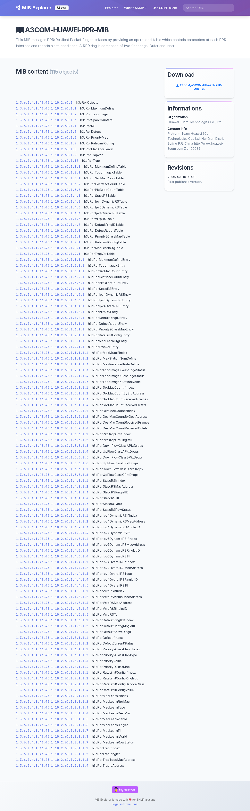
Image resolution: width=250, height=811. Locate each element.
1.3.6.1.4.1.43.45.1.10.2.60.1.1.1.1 (51, 260)
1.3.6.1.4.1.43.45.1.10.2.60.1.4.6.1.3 (53, 632)
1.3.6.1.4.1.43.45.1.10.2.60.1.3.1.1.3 (53, 399)
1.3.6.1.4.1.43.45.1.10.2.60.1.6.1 (49, 236)
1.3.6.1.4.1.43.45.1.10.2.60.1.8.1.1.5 (53, 719)
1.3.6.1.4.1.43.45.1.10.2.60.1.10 (48, 161)
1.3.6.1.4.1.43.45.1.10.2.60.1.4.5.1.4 (53, 609)
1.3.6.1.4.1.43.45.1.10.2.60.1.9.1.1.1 (53, 748)
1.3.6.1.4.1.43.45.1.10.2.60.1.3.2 (49, 184)
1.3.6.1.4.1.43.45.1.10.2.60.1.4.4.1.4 (53, 580)
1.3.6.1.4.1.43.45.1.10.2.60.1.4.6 (49, 225)
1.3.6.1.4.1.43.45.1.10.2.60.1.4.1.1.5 (53, 504)
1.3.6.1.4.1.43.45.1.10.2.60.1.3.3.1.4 (53, 452)
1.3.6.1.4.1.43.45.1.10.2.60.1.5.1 (49, 231)
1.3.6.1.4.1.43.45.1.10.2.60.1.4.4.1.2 (53, 568)
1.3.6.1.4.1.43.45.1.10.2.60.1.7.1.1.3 (53, 684)
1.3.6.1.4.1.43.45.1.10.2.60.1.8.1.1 (51, 341)
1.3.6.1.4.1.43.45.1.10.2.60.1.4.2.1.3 (53, 527)
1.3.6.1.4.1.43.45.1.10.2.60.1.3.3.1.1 (53, 434)
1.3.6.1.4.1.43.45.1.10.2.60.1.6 (47, 137)
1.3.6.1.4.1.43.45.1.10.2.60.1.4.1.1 (51, 289)
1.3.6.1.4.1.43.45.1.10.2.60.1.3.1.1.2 (53, 393)
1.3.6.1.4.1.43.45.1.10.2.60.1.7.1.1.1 (53, 672)
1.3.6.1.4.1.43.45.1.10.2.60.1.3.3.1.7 (53, 469)
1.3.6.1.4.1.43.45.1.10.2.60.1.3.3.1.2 (53, 440)
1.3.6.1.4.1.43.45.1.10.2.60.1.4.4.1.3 (53, 574)
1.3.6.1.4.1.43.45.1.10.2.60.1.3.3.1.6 (53, 463)
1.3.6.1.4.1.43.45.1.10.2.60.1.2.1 (49, 172)
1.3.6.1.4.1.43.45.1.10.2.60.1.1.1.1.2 (53, 358)
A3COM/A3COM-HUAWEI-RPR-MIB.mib (200, 87)
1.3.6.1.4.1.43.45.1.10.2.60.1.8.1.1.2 (53, 702)
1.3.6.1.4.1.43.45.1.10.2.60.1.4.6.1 (51, 318)
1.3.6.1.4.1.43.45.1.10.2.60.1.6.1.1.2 (53, 655)
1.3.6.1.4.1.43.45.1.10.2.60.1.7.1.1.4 (53, 690)
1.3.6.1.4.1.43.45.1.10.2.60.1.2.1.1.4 (53, 376)
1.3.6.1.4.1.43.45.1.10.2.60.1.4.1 (49, 196)
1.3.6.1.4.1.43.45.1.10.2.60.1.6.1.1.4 (53, 667)
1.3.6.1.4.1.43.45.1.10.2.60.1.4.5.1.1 (53, 591)
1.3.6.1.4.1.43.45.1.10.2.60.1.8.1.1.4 (53, 713)
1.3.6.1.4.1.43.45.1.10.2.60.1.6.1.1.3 (53, 661)
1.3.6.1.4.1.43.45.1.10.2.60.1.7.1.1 (51, 335)
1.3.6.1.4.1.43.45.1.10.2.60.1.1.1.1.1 (53, 353)
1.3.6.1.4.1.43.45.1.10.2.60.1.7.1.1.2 (53, 678)
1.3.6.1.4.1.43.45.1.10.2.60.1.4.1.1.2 (53, 486)
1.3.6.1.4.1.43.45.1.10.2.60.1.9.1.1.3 (53, 760)
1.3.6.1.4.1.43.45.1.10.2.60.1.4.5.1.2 (53, 597)
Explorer (111, 8)
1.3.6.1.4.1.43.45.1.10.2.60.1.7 (47, 143)
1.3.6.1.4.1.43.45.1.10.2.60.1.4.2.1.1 (53, 516)
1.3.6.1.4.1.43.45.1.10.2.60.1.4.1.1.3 (53, 492)
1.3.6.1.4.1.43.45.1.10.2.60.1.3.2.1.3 (53, 422)
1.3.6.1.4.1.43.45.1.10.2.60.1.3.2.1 (51, 277)
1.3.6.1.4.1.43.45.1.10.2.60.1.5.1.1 (51, 324)
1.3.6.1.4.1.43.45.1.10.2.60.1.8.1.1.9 (53, 742)
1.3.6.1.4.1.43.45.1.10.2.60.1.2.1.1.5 (53, 382)
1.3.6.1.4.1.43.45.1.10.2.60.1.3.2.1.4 (53, 428)
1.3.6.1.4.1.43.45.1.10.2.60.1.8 (47, 149)
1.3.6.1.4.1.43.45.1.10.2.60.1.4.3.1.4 (53, 556)
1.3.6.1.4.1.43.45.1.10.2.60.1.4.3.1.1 (53, 539)
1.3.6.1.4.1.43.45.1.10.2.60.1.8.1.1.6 (53, 725)
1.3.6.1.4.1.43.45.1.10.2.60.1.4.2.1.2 (53, 521)
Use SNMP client (165, 8)
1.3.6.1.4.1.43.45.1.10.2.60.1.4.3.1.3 (53, 550)
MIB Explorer (36, 8)
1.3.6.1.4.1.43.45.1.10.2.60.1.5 (47, 132)
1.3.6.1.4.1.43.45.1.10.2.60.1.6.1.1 (51, 329)
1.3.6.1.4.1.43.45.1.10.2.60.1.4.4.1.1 (53, 562)
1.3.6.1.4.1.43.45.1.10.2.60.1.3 (47, 120)
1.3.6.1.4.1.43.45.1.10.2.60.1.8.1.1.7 (53, 731)
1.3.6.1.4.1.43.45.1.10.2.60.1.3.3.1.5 (53, 457)
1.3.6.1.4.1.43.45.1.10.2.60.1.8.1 (49, 248)
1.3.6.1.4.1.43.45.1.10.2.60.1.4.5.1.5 (53, 614)
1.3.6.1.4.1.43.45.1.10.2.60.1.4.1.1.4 (53, 498)
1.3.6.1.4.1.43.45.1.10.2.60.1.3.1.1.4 (53, 405)
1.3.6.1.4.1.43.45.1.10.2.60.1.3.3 (49, 190)
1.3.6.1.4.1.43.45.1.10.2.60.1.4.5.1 (51, 312)
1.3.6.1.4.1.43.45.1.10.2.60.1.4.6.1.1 (53, 620)
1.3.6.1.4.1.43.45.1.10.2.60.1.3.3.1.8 (53, 475)
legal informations (125, 804)
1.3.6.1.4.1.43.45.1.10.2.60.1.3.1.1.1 (53, 387)
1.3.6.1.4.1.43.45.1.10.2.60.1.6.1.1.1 (53, 649)
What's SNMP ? (135, 8)
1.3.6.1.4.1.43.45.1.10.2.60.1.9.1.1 (51, 347)
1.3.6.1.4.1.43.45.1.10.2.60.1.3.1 (49, 178)
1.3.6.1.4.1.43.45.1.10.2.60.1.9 (47, 155)
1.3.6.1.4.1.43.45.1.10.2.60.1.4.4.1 (51, 306)
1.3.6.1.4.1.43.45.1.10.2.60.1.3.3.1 (51, 283)
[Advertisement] (88, 89)
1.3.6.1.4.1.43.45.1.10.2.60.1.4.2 (49, 201)
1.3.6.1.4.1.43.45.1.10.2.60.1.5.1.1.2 (53, 643)
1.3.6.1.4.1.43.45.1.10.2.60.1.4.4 (49, 213)
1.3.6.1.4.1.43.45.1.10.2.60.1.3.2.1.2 (53, 417)
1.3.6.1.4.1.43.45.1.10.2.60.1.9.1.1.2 (53, 754)
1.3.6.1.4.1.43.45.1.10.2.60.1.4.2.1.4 (53, 533)
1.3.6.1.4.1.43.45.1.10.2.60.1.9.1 (49, 254)
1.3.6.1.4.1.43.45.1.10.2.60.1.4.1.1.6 (53, 510)
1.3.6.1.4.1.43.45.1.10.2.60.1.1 (47, 108)
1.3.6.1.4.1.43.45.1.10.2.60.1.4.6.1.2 (53, 626)
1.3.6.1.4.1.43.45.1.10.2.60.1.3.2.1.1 (53, 411)
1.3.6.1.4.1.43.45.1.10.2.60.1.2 (47, 114)
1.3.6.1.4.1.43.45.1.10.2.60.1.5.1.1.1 (53, 638)
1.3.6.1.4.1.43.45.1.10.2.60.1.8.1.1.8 (53, 736)
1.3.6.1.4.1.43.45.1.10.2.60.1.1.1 (49, 167)
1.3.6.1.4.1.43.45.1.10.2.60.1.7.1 (49, 242)
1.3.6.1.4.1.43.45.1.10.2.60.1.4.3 (49, 207)
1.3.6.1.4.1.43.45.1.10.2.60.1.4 (47, 126)
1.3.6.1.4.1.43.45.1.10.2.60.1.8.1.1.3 (53, 707)
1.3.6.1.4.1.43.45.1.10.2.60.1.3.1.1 (51, 271)
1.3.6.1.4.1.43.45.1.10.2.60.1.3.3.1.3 (53, 446)
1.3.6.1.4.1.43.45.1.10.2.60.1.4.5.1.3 (53, 603)
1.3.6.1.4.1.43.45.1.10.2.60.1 (45, 103)
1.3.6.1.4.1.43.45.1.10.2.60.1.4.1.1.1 (53, 481)
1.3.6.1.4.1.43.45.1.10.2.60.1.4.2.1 (51, 295)
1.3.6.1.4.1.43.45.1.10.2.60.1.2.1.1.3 (53, 370)
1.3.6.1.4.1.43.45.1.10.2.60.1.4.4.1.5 (53, 585)
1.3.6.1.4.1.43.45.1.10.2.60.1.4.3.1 (51, 300)
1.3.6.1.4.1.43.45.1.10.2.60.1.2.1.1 (51, 266)
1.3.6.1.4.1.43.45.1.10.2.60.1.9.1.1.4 (53, 766)
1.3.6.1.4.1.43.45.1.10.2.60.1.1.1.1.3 (53, 364)
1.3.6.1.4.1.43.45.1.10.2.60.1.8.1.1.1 (53, 696)
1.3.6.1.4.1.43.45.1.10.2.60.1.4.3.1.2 (53, 545)
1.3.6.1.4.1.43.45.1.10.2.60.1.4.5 (49, 219)
